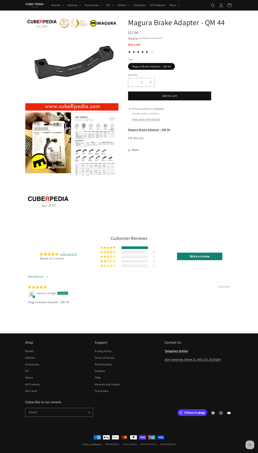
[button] (57, 5)
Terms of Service (105, 357)
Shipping (133, 38)
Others (29, 377)
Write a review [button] (200, 256)
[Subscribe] (89, 412)
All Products (32, 384)
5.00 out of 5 (68, 254)
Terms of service (148, 444)
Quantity (132, 74)
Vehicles (30, 357)
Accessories (32, 364)
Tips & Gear (102, 390)
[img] (37, 287)
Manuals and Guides (107, 384)
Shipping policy (168, 444)
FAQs (98, 377)
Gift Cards (31, 390)
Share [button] (135, 150)
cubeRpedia (95, 444)
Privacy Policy (103, 351)
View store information (146, 119)
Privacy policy (130, 444)
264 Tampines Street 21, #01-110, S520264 (193, 359)
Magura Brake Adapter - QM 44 (151, 66)
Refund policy (103, 364)
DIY (27, 370)
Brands (29, 351)
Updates (100, 370)
